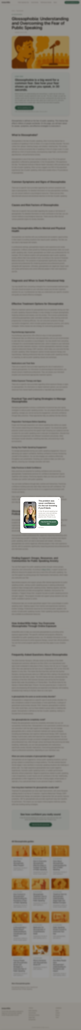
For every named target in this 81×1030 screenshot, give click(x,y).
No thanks (41, 527)
